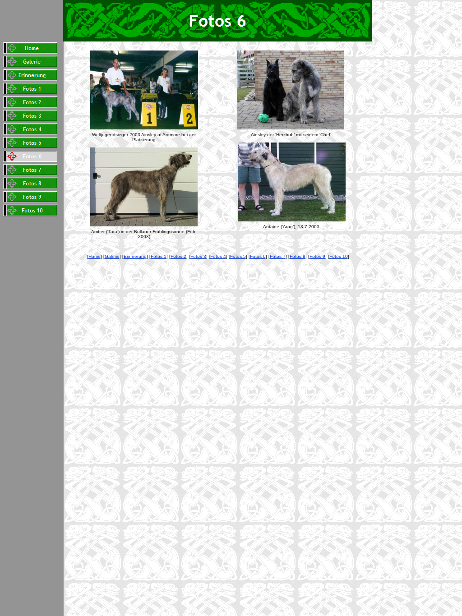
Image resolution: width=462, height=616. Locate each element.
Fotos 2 (178, 256)
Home (94, 256)
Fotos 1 (158, 256)
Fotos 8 (297, 256)
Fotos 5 (238, 256)
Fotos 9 (317, 256)
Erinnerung (135, 256)
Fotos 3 (198, 256)
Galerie (112, 256)
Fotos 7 (278, 256)
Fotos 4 (218, 256)
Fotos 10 (338, 256)
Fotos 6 (258, 256)
